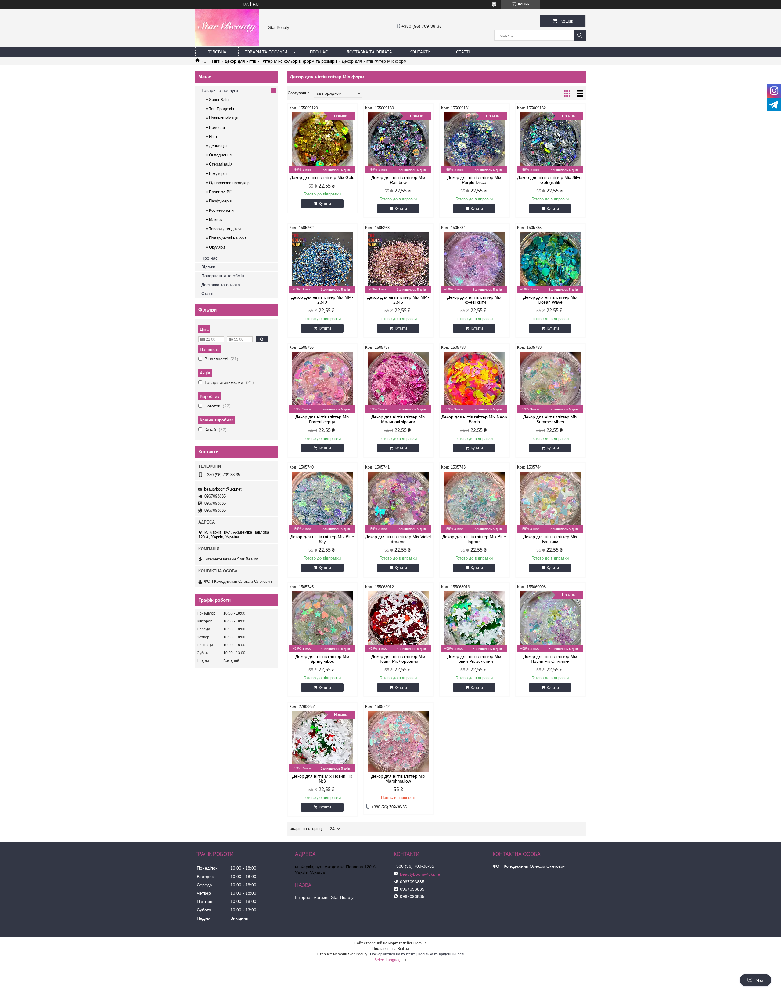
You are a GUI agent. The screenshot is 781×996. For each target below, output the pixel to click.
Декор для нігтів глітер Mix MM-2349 (322, 300)
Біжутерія (218, 173)
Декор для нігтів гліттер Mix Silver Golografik (550, 180)
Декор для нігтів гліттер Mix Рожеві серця (322, 419)
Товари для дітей (225, 229)
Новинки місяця (223, 118)
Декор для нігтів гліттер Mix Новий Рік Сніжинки (550, 659)
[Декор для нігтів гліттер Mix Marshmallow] (398, 741)
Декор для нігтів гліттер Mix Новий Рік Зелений (474, 659)
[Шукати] (580, 35)
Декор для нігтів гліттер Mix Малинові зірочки (398, 419)
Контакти (419, 52)
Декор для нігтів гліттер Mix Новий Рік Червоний (398, 659)
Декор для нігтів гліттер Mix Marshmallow (398, 778)
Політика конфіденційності (441, 954)
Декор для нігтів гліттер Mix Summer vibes (550, 419)
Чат (760, 980)
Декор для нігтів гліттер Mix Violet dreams (398, 539)
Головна (216, 52)
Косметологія (221, 210)
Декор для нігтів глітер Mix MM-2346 (398, 300)
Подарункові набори (227, 238)
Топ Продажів (221, 109)
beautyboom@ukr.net (223, 489)
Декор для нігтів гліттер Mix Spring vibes (322, 659)
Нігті (216, 61)
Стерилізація (220, 164)
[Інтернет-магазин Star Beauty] (227, 44)
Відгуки (208, 267)
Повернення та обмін (222, 275)
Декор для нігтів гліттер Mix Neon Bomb (474, 419)
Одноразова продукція (229, 183)
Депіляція (218, 146)
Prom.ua (420, 943)
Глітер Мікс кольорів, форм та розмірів (299, 61)
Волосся (217, 127)
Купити (325, 204)
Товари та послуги (266, 52)
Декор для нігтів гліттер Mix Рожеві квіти (474, 300)
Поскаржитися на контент (392, 954)
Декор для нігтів (240, 61)
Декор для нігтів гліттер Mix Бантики (550, 539)
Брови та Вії (220, 192)
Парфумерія (220, 201)
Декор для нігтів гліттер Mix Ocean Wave (550, 300)
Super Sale (219, 99)
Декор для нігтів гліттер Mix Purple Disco (474, 180)
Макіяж (215, 219)
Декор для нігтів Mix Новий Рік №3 (322, 778)
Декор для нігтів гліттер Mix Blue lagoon (474, 539)
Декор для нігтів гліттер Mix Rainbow (398, 180)
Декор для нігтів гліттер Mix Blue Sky (322, 539)
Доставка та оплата (369, 52)
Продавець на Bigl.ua (390, 949)
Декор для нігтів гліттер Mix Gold (322, 177)
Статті (463, 52)
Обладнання (220, 155)
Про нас (319, 52)
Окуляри (217, 247)
